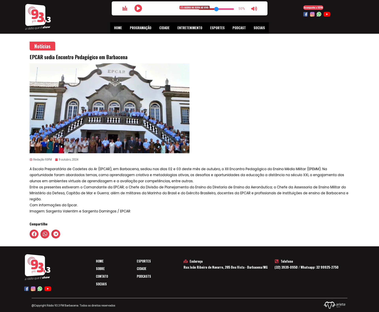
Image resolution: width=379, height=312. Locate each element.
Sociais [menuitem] (259, 27)
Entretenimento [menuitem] (189, 27)
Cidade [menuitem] (164, 27)
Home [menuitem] (118, 27)
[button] (34, 234)
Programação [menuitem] (140, 27)
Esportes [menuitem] (217, 27)
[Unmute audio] (254, 8)
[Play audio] (138, 8)
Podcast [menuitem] (239, 27)
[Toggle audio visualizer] (125, 8)
